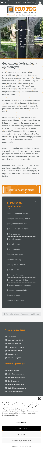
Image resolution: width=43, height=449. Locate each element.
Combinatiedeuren (16, 275)
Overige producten (16, 300)
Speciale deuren (15, 239)
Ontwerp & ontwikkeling (16, 340)
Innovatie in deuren (14, 344)
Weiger (21, 434)
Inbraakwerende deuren (18, 213)
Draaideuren (14, 270)
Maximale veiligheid (14, 358)
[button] (39, 398)
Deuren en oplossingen (14, 204)
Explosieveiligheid (16, 254)
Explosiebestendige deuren (19, 218)
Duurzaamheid (13, 354)
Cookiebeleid (15, 446)
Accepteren (21, 428)
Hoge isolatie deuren (17, 264)
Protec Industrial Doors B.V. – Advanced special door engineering (21, 11)
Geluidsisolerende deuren (19, 229)
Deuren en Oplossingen (15, 363)
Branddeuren (14, 234)
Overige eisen (14, 295)
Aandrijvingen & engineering (20, 285)
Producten (24, 314)
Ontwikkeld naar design (18, 280)
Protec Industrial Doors (15, 330)
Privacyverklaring (25, 446)
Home (17, 314)
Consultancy (12, 337)
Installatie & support (15, 351)
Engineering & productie (16, 347)
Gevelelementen (15, 244)
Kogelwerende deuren (18, 223)
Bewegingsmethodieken (18, 290)
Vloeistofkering (15, 259)
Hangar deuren (15, 249)
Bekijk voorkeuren (22, 441)
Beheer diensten (21, 422)
